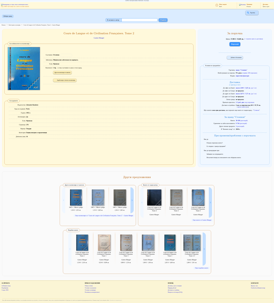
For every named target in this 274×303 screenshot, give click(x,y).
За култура (146, 0)
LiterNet (127, 0)
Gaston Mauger (99, 38)
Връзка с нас (254, 286)
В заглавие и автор (113, 20)
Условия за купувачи (90, 288)
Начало (4, 25)
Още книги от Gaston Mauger (202, 220)
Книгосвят (140, 0)
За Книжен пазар (6, 286)
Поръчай (235, 44)
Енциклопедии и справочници (36, 132)
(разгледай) (242, 120)
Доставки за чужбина (173, 290)
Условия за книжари (90, 290)
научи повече (241, 107)
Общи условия (89, 286)
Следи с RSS (5, 290)
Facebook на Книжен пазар (258, 288)
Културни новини (134, 0)
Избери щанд (8, 16)
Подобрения (5, 288)
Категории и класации (14, 25)
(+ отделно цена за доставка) (253, 39)
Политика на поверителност (92, 292)
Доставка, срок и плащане (175, 286)
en (247, 107)
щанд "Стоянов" (241, 70)
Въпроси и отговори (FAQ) (175, 292)
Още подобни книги (201, 268)
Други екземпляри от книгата (62, 72)
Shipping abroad (172, 288)
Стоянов (256, 110)
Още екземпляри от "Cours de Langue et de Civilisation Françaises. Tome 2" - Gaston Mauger (104, 215)
